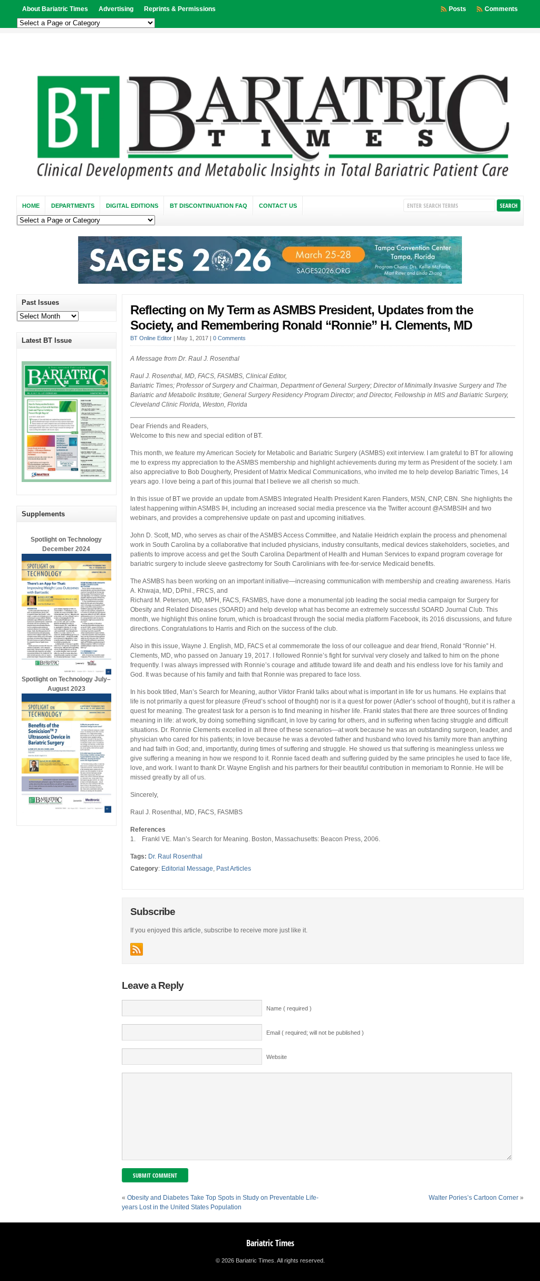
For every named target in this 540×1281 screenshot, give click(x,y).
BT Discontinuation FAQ (208, 206)
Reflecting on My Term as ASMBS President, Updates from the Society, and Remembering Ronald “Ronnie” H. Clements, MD (301, 317)
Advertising (116, 9)
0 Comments (229, 338)
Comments (501, 9)
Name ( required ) (289, 1008)
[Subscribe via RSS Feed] (136, 949)
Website (276, 1057)
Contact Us (278, 206)
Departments (72, 206)
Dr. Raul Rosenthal (175, 856)
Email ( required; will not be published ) (315, 1032)
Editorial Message (187, 868)
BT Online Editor (151, 338)
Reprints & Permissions (180, 9)
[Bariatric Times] (270, 183)
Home (31, 206)
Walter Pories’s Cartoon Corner (473, 1197)
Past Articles (233, 868)
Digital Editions (132, 206)
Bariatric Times (270, 1243)
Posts (457, 9)
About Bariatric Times (55, 9)
